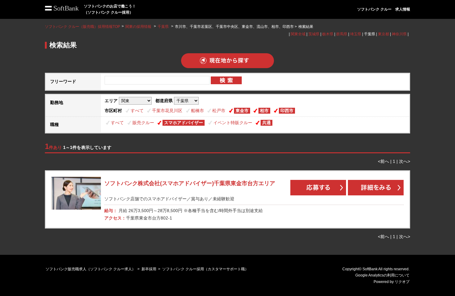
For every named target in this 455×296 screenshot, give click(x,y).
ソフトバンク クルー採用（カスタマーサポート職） (205, 269)
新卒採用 (148, 269)
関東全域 (298, 34)
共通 (266, 122)
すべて (137, 110)
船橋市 (197, 110)
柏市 (264, 110)
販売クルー (143, 122)
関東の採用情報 (138, 26)
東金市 (242, 110)
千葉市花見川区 (167, 110)
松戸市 (218, 110)
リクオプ (402, 282)
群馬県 (341, 34)
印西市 (286, 110)
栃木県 (327, 34)
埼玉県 (355, 34)
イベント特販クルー (232, 122)
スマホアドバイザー (183, 122)
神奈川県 (399, 34)
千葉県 (163, 26)
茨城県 (313, 34)
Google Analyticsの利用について (382, 275)
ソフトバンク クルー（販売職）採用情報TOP (82, 26)
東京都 (383, 34)
